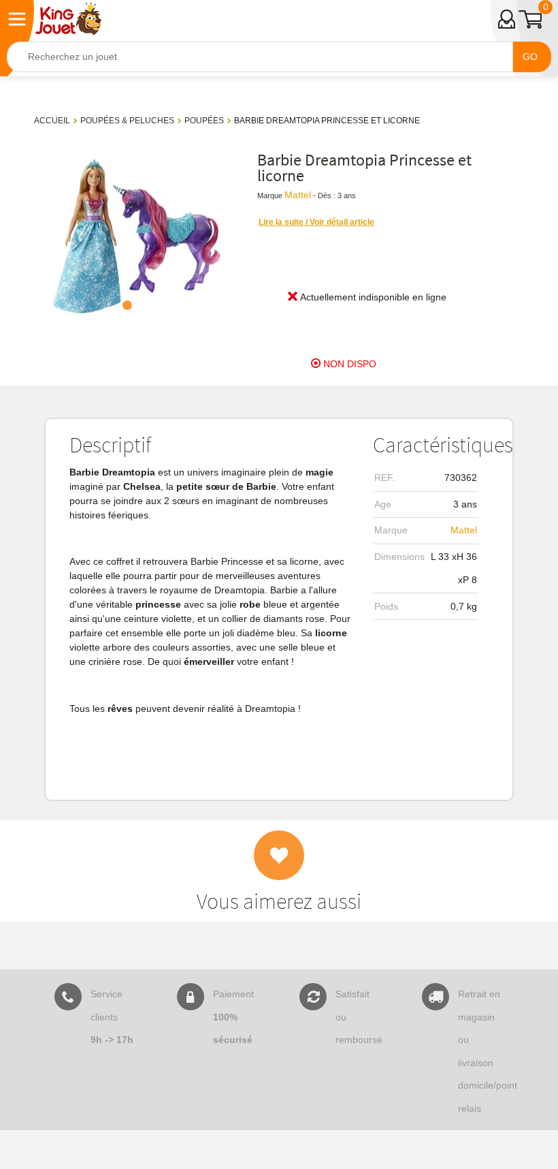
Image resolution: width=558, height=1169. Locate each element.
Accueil (52, 120)
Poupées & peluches (127, 120)
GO (530, 56)
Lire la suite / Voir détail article (316, 222)
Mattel (297, 194)
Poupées (204, 120)
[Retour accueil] (68, 19)
